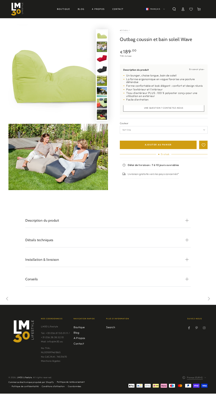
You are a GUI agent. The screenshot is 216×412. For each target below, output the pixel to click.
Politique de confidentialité (25, 386)
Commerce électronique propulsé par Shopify (31, 382)
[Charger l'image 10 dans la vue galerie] (102, 81)
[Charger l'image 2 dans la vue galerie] (102, 47)
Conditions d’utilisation (53, 386)
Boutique (79, 327)
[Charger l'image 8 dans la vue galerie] (102, 58)
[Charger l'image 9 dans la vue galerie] (102, 69)
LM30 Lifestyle (24, 377)
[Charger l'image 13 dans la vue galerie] (102, 114)
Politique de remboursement (71, 382)
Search (110, 327)
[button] (174, 9)
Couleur (124, 123)
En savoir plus (196, 69)
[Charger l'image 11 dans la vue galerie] (102, 92)
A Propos (79, 338)
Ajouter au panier (158, 144)
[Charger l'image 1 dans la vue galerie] (102, 35)
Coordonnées (74, 386)
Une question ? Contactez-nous (163, 108)
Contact (79, 343)
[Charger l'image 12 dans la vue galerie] (102, 103)
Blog (76, 332)
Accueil (124, 30)
